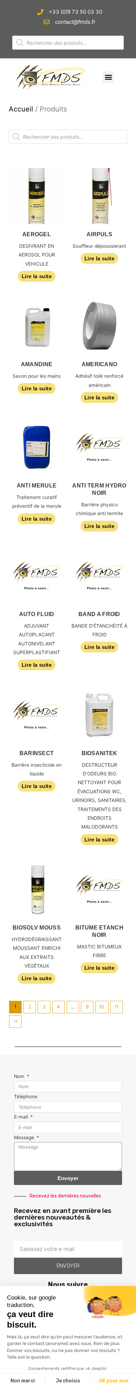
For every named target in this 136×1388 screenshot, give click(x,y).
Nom (20, 1076)
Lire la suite (37, 276)
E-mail (21, 1117)
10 (101, 1007)
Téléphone (25, 1096)
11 (116, 1007)
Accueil (21, 109)
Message (25, 1137)
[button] (108, 77)
